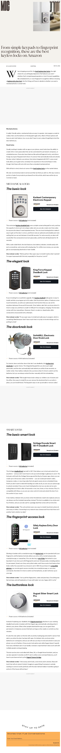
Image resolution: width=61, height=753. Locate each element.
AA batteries (23, 220)
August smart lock (36, 621)
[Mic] (5, 6)
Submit (56, 743)
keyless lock (39, 553)
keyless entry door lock (14, 81)
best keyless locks (39, 168)
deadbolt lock (18, 471)
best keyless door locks (42, 71)
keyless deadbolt (40, 298)
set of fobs (41, 558)
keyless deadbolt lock (23, 225)
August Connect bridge (34, 657)
